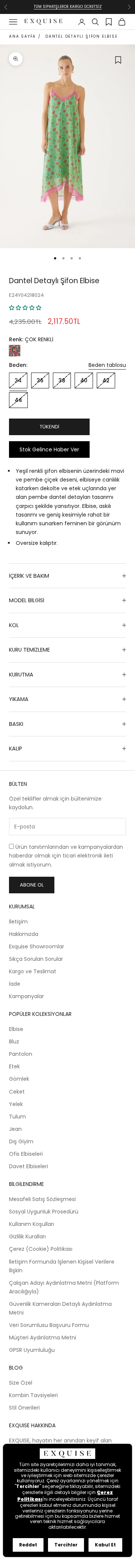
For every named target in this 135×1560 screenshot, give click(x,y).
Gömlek (19, 1079)
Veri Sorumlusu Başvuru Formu (49, 1325)
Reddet (28, 1545)
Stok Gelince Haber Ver (49, 449)
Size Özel (20, 1383)
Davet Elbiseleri (28, 1166)
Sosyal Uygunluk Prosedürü (43, 1211)
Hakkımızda (23, 934)
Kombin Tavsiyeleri (33, 1395)
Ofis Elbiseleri (26, 1154)
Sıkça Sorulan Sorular (36, 959)
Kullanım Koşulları (31, 1224)
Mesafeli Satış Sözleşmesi (42, 1199)
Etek (14, 1066)
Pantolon (20, 1054)
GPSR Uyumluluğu (32, 1350)
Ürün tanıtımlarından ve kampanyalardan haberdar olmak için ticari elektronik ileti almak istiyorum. (66, 855)
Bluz (14, 1041)
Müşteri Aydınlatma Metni (42, 1337)
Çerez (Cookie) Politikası (40, 1249)
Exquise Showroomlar (36, 946)
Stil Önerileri (24, 1407)
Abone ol (32, 884)
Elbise (16, 1029)
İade (14, 984)
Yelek (16, 1104)
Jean (15, 1129)
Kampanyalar (26, 996)
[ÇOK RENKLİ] (14, 350)
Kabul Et (105, 1545)
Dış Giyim (21, 1141)
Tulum (17, 1116)
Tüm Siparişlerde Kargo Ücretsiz (68, 6)
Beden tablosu (107, 365)
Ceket (17, 1091)
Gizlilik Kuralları (27, 1236)
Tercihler (66, 1545)
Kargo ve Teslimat (32, 971)
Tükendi (49, 426)
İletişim (18, 921)
